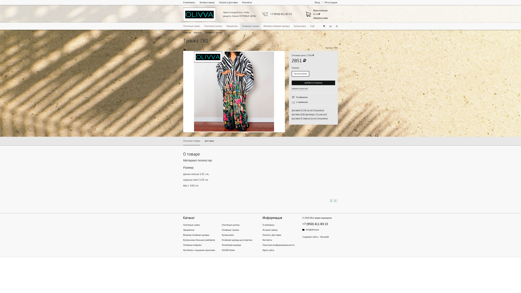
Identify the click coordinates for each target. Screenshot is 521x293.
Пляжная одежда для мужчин (237, 240)
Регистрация (331, 2)
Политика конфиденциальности (279, 245)
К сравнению (302, 102)
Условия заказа (207, 2)
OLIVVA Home (228, 250)
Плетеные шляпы (213, 26)
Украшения (232, 26)
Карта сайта (268, 250)
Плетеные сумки (191, 26)
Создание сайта (310, 237)
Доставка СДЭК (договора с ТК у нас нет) (309, 114)
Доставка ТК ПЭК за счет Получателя (308, 110)
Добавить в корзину (313, 83)
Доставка (209, 141)
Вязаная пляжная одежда (276, 26)
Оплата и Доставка (228, 2)
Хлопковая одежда (231, 245)
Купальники (300, 26)
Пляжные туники (250, 26)
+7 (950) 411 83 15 (281, 14)
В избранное (302, 97)
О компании (189, 2)
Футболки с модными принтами (199, 250)
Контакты (247, 2)
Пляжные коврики (192, 245)
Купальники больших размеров (199, 240)
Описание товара (191, 141)
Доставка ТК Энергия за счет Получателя (310, 118)
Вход (317, 2)
